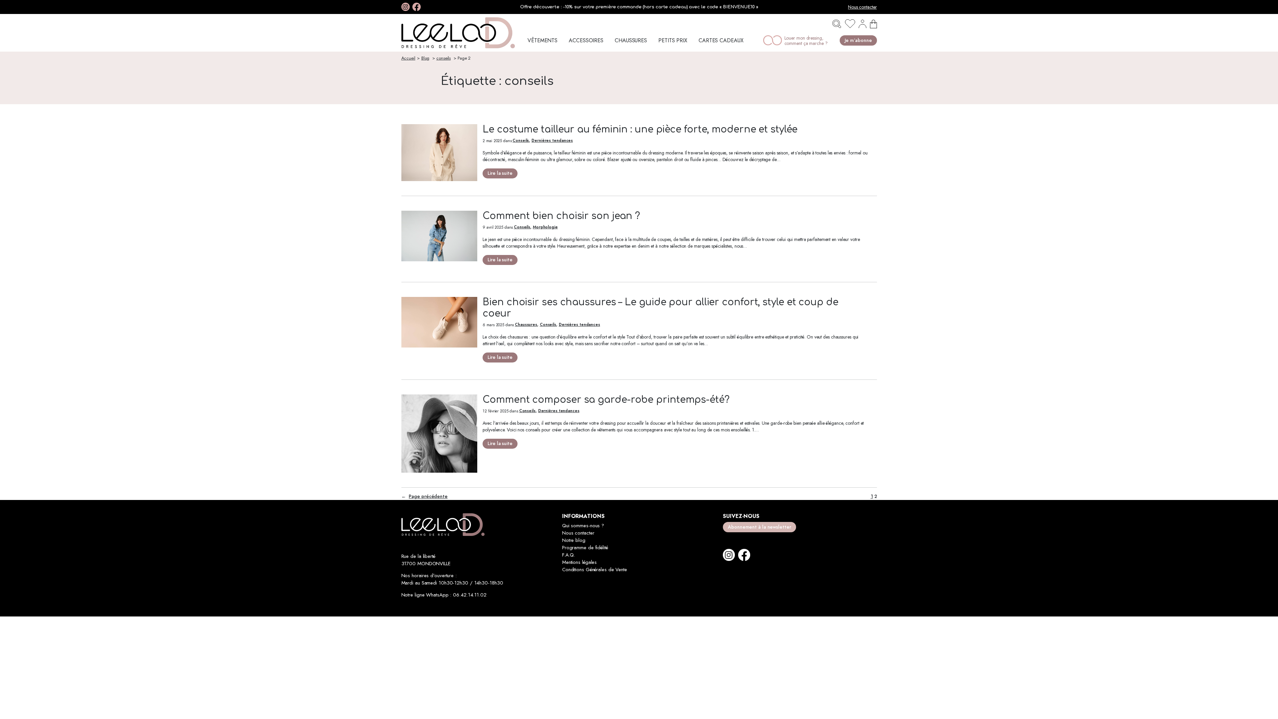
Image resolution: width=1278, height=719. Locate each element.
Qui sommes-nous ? (583, 525)
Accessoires (586, 40)
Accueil (408, 58)
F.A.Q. (568, 555)
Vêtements (542, 40)
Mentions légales (579, 562)
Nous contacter (862, 7)
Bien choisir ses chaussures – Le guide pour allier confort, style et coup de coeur (660, 308)
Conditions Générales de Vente (594, 569)
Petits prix (672, 40)
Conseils (521, 140)
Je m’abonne (858, 40)
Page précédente (424, 496)
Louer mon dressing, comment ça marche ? (806, 40)
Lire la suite (500, 174)
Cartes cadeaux (721, 40)
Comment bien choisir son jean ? (561, 216)
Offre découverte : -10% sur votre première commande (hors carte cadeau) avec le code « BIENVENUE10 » (639, 7)
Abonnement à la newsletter (759, 527)
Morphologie (545, 227)
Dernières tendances (552, 140)
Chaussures (631, 40)
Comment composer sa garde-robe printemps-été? (606, 399)
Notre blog (573, 540)
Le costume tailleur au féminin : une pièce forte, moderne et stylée (640, 129)
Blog (425, 58)
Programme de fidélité (585, 547)
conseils (443, 58)
